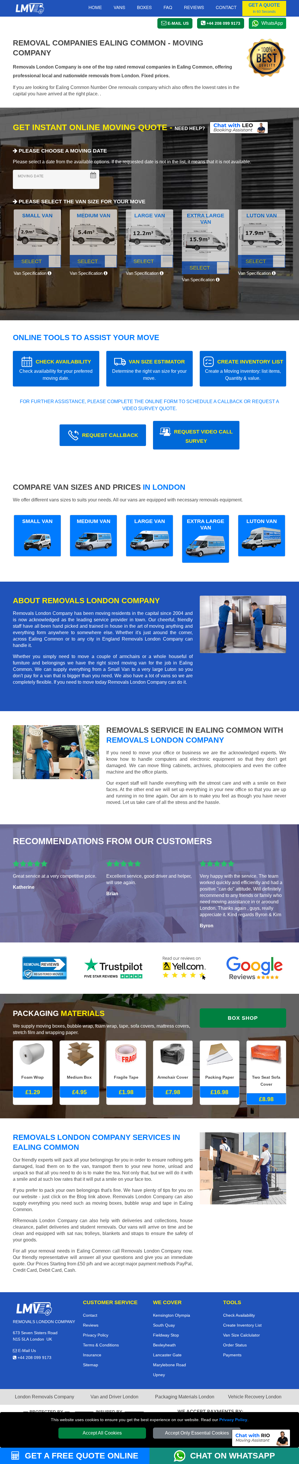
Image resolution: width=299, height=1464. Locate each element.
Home (95, 7)
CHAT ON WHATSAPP (232, 1455)
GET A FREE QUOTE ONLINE (80, 1455)
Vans (119, 7)
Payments (232, 1355)
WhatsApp (272, 23)
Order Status (235, 1345)
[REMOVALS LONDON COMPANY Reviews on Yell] (184, 968)
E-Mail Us (26, 1350)
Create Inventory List (242, 1325)
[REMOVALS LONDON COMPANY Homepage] (29, 8)
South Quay (164, 1325)
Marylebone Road (169, 1364)
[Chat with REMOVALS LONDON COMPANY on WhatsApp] (182, 1456)
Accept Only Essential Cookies (197, 1432)
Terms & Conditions (101, 1345)
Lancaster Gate (167, 1355)
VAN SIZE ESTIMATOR (149, 370)
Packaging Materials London (184, 1396)
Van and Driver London (114, 1396)
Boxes (144, 7)
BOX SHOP (243, 1018)
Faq (168, 7)
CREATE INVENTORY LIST (244, 370)
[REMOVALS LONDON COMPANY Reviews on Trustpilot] (114, 968)
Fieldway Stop (166, 1335)
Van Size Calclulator (241, 1335)
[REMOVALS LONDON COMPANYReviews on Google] (254, 968)
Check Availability (239, 1315)
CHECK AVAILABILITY (56, 370)
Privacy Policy (233, 1419)
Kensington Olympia (171, 1315)
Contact (226, 7)
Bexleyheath (164, 1345)
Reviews (194, 7)
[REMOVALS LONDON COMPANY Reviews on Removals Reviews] (44, 968)
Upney (159, 1374)
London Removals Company (44, 1396)
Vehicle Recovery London (254, 1396)
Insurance (92, 1355)
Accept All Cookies (102, 1432)
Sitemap (90, 1364)
